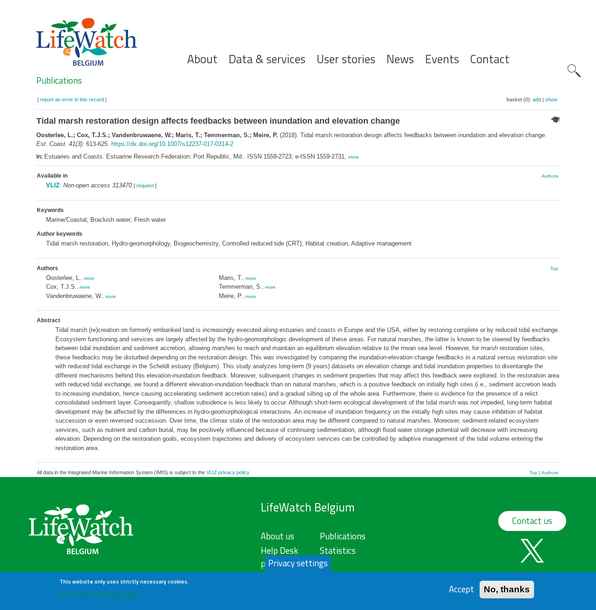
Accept (461, 589)
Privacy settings (298, 563)
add (537, 99)
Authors (550, 176)
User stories (346, 59)
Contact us (532, 520)
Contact (489, 59)
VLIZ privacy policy (228, 472)
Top (554, 268)
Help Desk (279, 550)
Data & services (267, 59)
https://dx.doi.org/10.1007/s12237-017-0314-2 (172, 143)
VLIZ (53, 185)
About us (277, 536)
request (145, 185)
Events (442, 59)
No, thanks (507, 589)
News (400, 59)
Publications (59, 80)
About (202, 59)
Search (574, 70)
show (551, 99)
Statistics (338, 550)
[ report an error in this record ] (72, 99)
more (353, 156)
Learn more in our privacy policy (100, 594)
